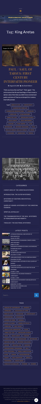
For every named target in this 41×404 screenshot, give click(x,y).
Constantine (8, 317)
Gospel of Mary (9, 323)
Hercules (13, 114)
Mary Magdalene (20, 338)
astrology (8, 310)
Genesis (21, 320)
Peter (32, 129)
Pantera (27, 345)
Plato (6, 354)
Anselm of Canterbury (12, 307)
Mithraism (8, 126)
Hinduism (7, 326)
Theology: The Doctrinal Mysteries (17, 223)
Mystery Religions (22, 126)
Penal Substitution (24, 351)
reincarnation (24, 354)
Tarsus (31, 133)
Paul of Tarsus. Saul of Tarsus (16, 129)
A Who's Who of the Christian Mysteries (19, 190)
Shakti (6, 357)
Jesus (6, 335)
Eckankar (19, 317)
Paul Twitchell (9, 351)
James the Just (12, 117)
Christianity (28, 104)
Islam (26, 329)
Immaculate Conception (12, 329)
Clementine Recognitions (15, 111)
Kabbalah (7, 338)
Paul (33, 126)
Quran (14, 354)
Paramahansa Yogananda (13, 348)
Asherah (27, 307)
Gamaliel (31, 111)
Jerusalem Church (27, 117)
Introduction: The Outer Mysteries (17, 194)
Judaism (11, 123)
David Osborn (28, 85)
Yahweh (33, 363)
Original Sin (17, 345)
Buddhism (20, 313)
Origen (6, 345)
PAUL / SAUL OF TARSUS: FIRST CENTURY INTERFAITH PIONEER (20, 75)
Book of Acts (16, 104)
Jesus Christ (12, 120)
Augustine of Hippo (21, 310)
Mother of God (9, 342)
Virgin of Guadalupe (11, 363)
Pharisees (10, 133)
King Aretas (21, 123)
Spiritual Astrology (11, 212)
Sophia (28, 357)
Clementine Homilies (20, 108)
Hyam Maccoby (25, 114)
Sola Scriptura (17, 357)
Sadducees (21, 133)
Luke (30, 123)
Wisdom (24, 363)
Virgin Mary (19, 360)
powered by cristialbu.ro (23, 401)
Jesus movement (26, 120)
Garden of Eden (9, 320)
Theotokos (8, 360)
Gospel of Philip (24, 323)
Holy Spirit (18, 326)
